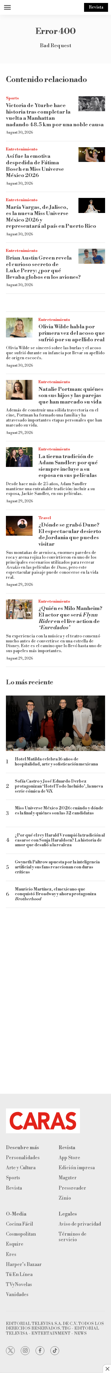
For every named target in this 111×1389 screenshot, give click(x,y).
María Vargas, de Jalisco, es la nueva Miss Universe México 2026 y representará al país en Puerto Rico (51, 217)
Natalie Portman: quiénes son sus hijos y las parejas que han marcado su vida (70, 395)
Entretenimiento (22, 149)
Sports (12, 98)
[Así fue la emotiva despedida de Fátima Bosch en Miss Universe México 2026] (91, 154)
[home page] (55, 1120)
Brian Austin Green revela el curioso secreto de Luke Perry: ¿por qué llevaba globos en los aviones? (43, 268)
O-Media (16, 1214)
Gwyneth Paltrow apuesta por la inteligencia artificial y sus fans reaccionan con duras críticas (57, 867)
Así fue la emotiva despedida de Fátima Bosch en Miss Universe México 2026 (35, 166)
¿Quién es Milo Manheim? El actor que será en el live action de (70, 618)
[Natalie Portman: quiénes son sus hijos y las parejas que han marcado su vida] (19, 390)
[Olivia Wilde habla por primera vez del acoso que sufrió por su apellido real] (19, 328)
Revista (96, 7)
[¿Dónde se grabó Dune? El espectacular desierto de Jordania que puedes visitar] (19, 526)
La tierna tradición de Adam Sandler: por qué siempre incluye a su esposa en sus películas (68, 466)
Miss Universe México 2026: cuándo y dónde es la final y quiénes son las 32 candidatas (59, 811)
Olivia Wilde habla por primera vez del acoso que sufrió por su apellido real (71, 333)
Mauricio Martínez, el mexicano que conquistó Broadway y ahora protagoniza (55, 894)
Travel (44, 518)
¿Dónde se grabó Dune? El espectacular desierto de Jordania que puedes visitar (69, 534)
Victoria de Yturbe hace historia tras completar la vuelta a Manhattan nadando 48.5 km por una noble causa (55, 115)
